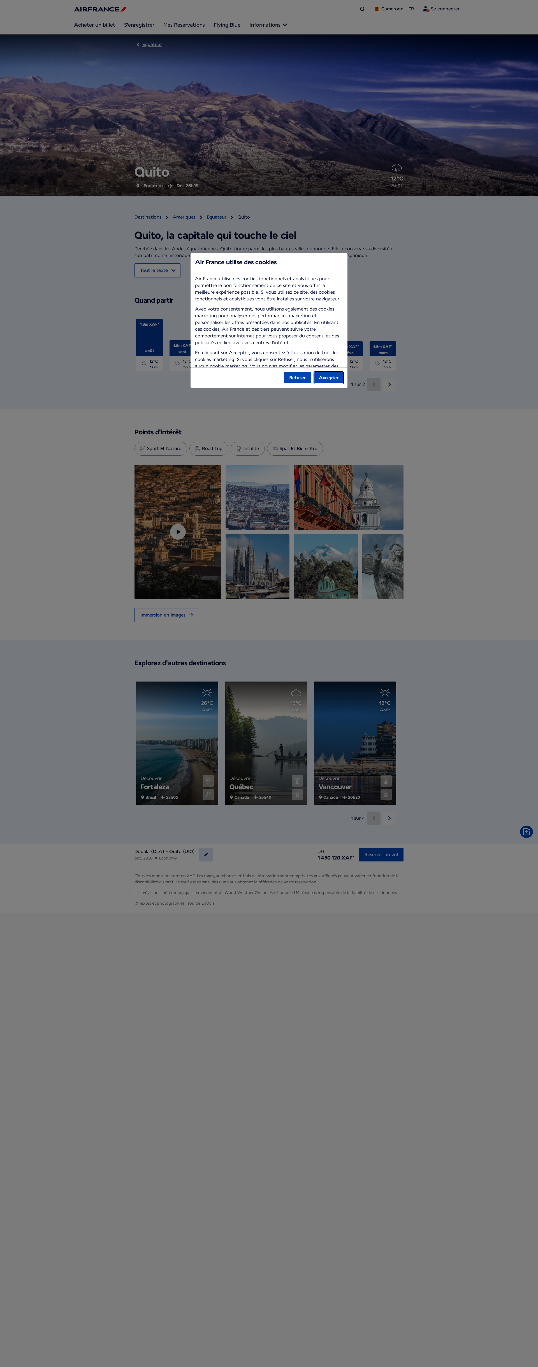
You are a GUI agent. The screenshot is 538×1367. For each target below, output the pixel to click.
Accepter (328, 377)
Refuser (297, 377)
